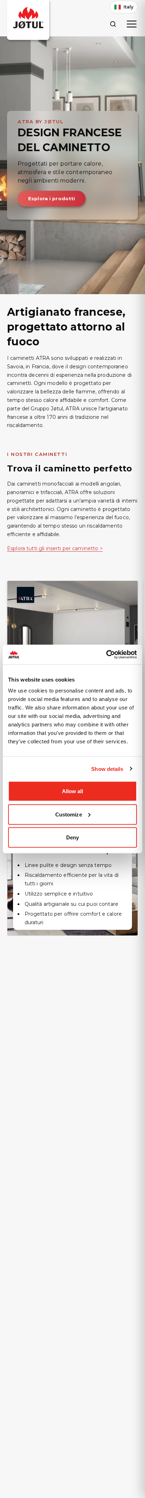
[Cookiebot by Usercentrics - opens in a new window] (106, 654)
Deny (72, 837)
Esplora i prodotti (51, 198)
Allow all (72, 791)
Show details (107, 769)
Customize (68, 814)
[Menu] (131, 24)
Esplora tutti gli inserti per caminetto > (55, 548)
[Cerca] (113, 24)
